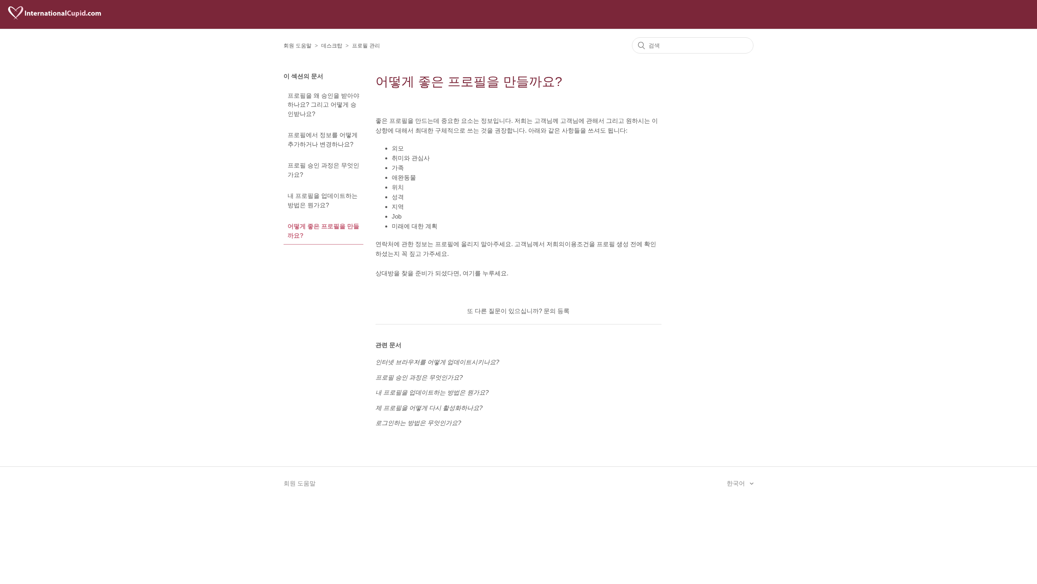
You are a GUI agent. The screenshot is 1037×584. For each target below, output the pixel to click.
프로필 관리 (366, 46)
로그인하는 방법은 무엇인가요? (418, 422)
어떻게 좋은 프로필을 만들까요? (323, 231)
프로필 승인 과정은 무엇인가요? (323, 170)
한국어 (737, 483)
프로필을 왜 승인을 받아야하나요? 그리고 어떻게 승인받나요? (323, 104)
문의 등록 (557, 310)
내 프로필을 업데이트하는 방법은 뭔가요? (323, 200)
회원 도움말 (298, 46)
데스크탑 (331, 46)
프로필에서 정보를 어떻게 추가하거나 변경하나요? (323, 139)
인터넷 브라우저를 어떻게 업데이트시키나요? (437, 362)
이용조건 (577, 243)
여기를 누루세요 (485, 273)
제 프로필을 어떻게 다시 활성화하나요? (429, 407)
